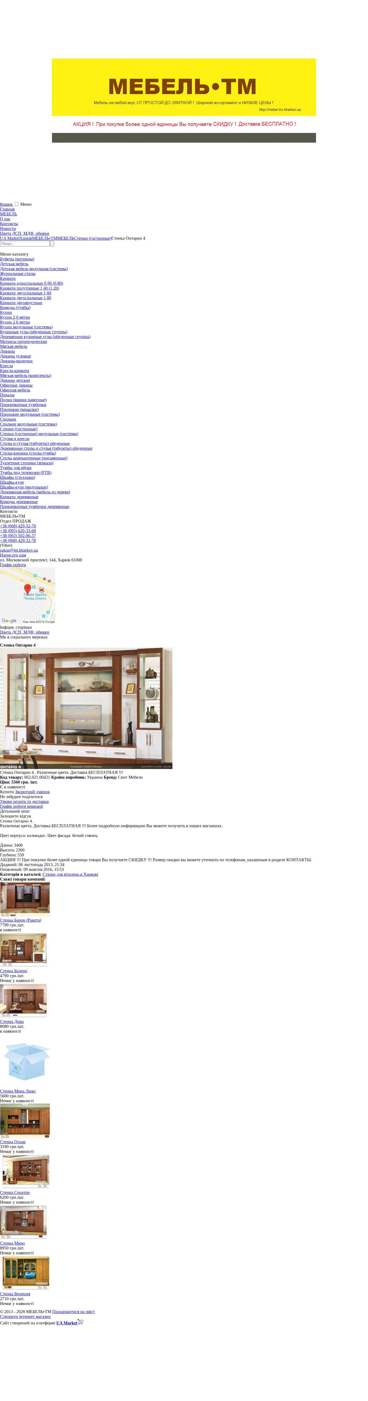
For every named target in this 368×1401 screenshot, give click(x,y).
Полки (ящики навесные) (23, 399)
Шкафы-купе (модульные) (24, 487)
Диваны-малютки (16, 361)
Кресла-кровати (14, 370)
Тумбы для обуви (16, 467)
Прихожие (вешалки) (19, 409)
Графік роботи (13, 564)
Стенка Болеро (13, 971)
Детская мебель (14, 264)
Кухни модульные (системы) (26, 327)
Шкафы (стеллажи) (17, 477)
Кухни (6, 312)
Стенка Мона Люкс (18, 1091)
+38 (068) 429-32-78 (18, 526)
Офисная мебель (15, 390)
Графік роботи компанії (21, 806)
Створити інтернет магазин (25, 1316)
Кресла (6, 365)
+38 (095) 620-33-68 (18, 530)
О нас (5, 219)
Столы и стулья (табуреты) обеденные (35, 443)
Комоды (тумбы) (15, 307)
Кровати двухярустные (21, 302)
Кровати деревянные (19, 497)
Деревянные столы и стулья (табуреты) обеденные (46, 448)
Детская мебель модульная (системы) (34, 268)
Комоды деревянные (19, 501)
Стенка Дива (12, 1021)
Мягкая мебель (13, 346)
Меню (26, 204)
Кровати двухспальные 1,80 (25, 298)
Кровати (8, 278)
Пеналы (7, 395)
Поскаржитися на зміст (73, 1311)
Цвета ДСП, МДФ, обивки (24, 233)
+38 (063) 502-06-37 (18, 535)
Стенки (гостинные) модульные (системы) (39, 433)
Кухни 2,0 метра (15, 317)
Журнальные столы (18, 273)
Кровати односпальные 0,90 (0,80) (31, 283)
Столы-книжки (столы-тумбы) (28, 453)
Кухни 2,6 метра (15, 322)
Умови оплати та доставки (24, 801)
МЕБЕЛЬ (8, 214)
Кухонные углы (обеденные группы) (33, 331)
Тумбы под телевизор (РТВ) (25, 472)
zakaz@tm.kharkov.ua (19, 550)
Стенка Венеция (15, 1294)
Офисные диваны (16, 385)
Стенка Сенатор (15, 1192)
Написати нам (13, 555)
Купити (7, 791)
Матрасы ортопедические (23, 341)
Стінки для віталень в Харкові (70, 874)
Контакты (9, 223)
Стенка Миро (12, 1243)
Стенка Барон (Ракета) (20, 920)
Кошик (7, 204)
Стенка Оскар (13, 1141)
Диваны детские (15, 380)
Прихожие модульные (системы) (30, 414)
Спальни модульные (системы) (28, 424)
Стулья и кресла (14, 438)
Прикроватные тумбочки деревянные (34, 506)
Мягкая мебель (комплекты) (25, 375)
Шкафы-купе (12, 482)
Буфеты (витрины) (17, 259)
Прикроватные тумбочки (23, 404)
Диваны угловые (15, 356)
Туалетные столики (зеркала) (26, 463)
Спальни (8, 419)
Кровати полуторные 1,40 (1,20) (29, 288)
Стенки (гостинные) (18, 429)
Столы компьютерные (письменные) (33, 458)
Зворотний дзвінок (32, 791)
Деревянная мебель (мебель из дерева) (35, 492)
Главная (7, 209)
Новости (8, 228)
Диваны (7, 351)
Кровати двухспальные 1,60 (25, 293)
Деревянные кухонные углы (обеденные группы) (45, 336)
